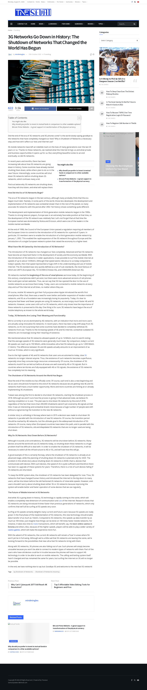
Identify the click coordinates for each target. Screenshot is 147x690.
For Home (60, 2)
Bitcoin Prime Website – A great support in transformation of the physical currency (44, 127)
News (43, 2)
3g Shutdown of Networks (23, 572)
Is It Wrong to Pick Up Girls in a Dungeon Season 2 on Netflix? (112, 80)
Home (38, 2)
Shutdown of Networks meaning (47, 572)
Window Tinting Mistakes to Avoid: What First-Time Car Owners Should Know (119, 165)
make (35, 524)
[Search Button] (135, 24)
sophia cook (14, 652)
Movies (77, 2)
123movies (50, 2)
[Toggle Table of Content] (78, 118)
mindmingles (20, 54)
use (60, 500)
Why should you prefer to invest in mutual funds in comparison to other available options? (46, 124)
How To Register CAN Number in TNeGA (121, 123)
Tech (108, 158)
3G (85, 355)
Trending (17, 30)
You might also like (19, 121)
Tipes (84, 2)
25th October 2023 (35, 54)
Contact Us (30, 2)
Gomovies (69, 2)
